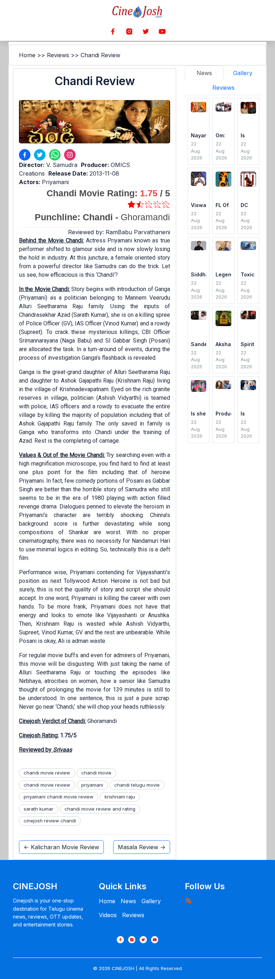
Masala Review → (141, 847)
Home (27, 55)
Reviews (58, 55)
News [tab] (204, 73)
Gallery (151, 901)
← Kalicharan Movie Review (61, 847)
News (128, 901)
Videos (108, 915)
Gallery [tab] (242, 73)
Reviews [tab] (223, 87)
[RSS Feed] (188, 900)
